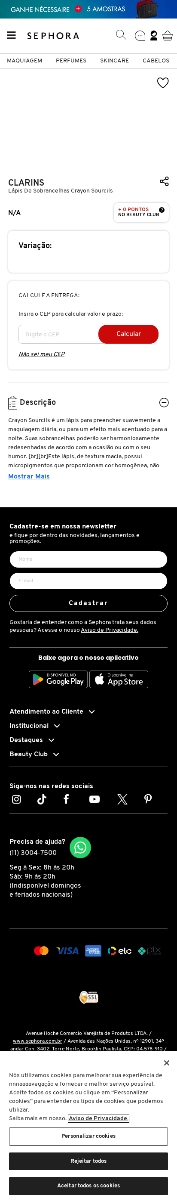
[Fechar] (166, 1062)
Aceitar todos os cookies (88, 1186)
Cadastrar (89, 603)
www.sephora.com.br (37, 1041)
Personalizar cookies (88, 1136)
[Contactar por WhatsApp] (80, 847)
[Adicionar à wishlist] (163, 83)
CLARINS (26, 183)
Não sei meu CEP (41, 354)
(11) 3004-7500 (33, 853)
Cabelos (156, 61)
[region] (88, 1126)
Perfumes (71, 61)
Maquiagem (24, 61)
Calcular (128, 334)
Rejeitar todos (88, 1161)
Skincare (114, 61)
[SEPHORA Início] (53, 35)
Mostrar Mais (29, 476)
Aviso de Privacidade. (109, 630)
